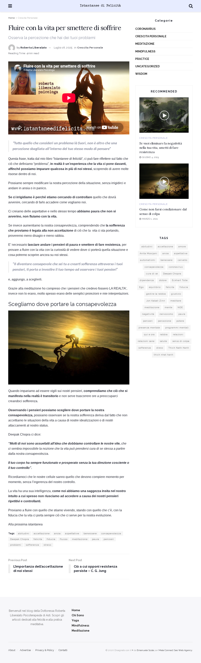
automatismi (147, 260)
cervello (182, 260)
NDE (180, 307)
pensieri (109, 539)
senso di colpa (180, 341)
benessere (90, 533)
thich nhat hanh (163, 354)
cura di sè (152, 273)
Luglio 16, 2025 (63, 47)
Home (11, 17)
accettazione (42, 533)
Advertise (25, 650)
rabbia (164, 334)
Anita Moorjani (148, 253)
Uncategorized (147, 66)
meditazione (80, 539)
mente (168, 307)
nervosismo (166, 314)
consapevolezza (111, 533)
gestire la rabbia (156, 294)
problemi (15, 544)
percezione (164, 321)
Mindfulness (145, 51)
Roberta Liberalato (33, 47)
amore (182, 246)
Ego (141, 287)
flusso (64, 539)
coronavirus (176, 267)
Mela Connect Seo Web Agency (175, 650)
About (11, 650)
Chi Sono (78, 615)
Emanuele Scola (145, 650)
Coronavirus (145, 28)
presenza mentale (149, 327)
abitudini (23, 533)
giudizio (176, 294)
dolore (163, 280)
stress (47, 544)
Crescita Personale (27, 17)
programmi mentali (177, 327)
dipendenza (147, 280)
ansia (57, 533)
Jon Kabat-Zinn (155, 301)
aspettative (72, 533)
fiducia (51, 539)
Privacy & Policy (44, 650)
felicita (38, 539)
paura (95, 539)
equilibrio (155, 287)
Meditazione (144, 43)
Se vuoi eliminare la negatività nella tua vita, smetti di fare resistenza (160, 147)
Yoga (75, 620)
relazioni (178, 334)
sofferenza (32, 544)
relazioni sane (146, 341)
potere (180, 321)
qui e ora (149, 334)
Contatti (62, 650)
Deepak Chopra (19, 539)
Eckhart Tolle (180, 280)
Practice (142, 58)
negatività (148, 314)
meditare (175, 301)
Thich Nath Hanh (178, 348)
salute (163, 341)
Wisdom (141, 73)
